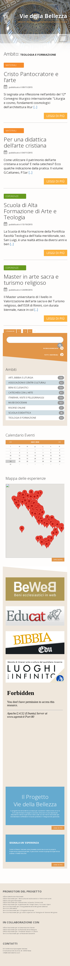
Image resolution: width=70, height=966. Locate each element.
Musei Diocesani (17, 402)
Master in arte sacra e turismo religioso (31, 279)
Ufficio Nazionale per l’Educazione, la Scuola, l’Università (23, 902)
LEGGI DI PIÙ (55, 116)
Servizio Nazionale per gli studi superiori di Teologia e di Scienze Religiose (30, 912)
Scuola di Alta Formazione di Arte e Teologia (30, 211)
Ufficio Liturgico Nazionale (12, 900)
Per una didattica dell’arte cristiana (25, 142)
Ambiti (11, 369)
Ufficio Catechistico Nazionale (13, 896)
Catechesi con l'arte (20, 392)
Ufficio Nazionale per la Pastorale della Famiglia (20, 930)
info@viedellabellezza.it (11, 953)
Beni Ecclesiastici (18, 387)
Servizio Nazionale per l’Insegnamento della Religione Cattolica (25, 906)
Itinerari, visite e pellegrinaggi (26, 397)
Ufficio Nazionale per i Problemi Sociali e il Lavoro (20, 931)
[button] (62, 529)
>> (59, 442)
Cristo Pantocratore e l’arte (31, 77)
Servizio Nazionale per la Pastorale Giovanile (19, 933)
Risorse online (16, 407)
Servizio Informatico (10, 908)
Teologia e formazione (22, 417)
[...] (35, 107)
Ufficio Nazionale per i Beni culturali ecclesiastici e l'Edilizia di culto (27, 898)
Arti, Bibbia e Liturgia (20, 377)
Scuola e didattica (19, 412)
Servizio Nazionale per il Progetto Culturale (18, 910)
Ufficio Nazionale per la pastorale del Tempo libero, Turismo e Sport (27, 904)
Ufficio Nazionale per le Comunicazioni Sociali (19, 927)
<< (10, 442)
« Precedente (10, 331)
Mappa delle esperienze (26, 478)
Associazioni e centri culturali (27, 382)
